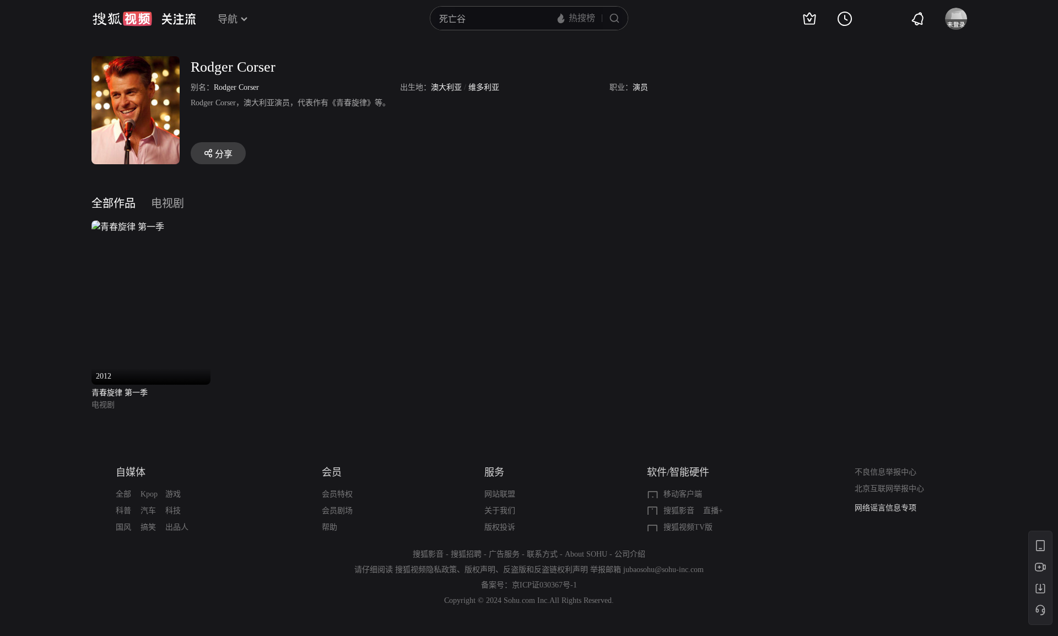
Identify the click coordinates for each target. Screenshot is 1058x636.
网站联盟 (499, 494)
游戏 (173, 494)
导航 (227, 19)
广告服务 (504, 554)
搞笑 (148, 527)
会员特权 (337, 494)
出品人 (176, 527)
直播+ (713, 510)
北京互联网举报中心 (889, 488)
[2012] (127, 226)
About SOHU (586, 554)
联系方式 (542, 554)
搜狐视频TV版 (687, 527)
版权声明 (480, 569)
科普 (123, 510)
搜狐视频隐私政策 (426, 569)
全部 (123, 494)
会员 (332, 472)
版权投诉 (499, 527)
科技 (173, 510)
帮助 (329, 527)
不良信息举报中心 (885, 472)
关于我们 (499, 510)
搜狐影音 (678, 510)
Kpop (149, 494)
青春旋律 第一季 (119, 393)
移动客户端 (682, 494)
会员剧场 (337, 510)
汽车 (148, 510)
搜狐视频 (122, 19)
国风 (123, 527)
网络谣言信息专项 (885, 508)
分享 (224, 154)
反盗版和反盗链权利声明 (545, 569)
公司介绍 (629, 554)
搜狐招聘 (466, 554)
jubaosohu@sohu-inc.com (663, 569)
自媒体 (130, 472)
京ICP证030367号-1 (544, 585)
